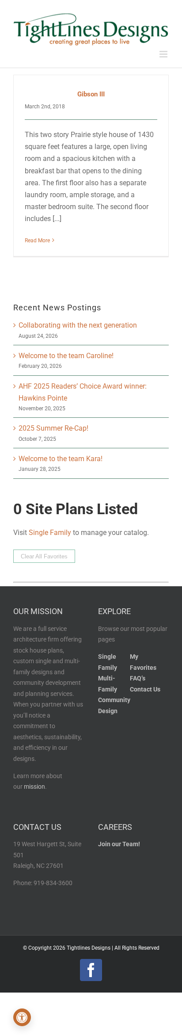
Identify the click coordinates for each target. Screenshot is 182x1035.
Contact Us (145, 689)
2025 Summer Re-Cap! (53, 428)
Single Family (50, 532)
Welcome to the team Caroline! (66, 355)
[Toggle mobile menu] (164, 54)
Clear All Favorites (44, 556)
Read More (37, 240)
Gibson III (91, 94)
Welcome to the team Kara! (60, 458)
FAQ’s (137, 678)
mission (34, 787)
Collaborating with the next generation (78, 325)
